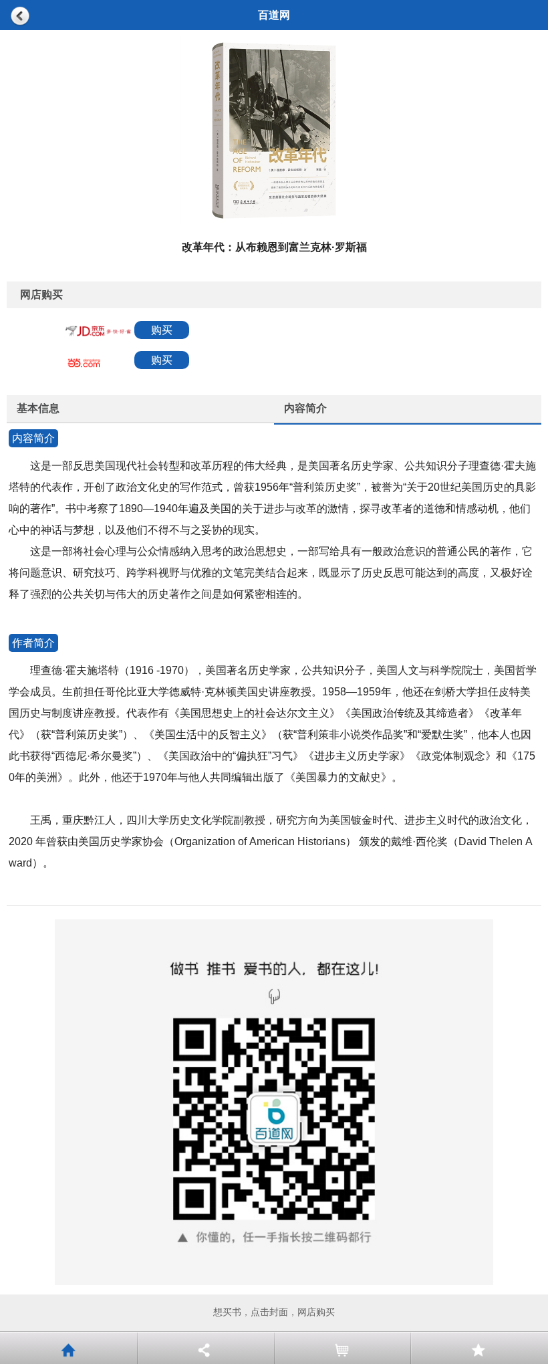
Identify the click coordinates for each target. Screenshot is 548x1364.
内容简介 (305, 408)
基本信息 (38, 408)
